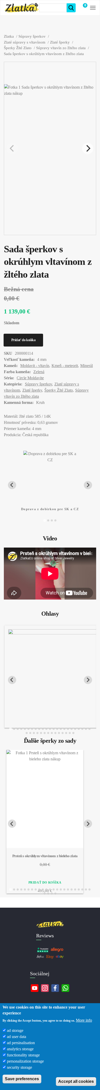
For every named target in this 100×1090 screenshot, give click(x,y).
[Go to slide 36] (70, 733)
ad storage (15, 1030)
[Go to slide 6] (28, 729)
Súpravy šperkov (38, 384)
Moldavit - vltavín (34, 365)
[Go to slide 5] (25, 729)
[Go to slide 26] (34, 733)
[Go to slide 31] (52, 733)
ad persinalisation (21, 1043)
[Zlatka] (21, 7)
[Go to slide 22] (86, 729)
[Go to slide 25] (30, 733)
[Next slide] (88, 485)
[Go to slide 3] (52, 520)
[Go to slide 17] (68, 729)
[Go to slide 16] (64, 729)
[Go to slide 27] (37, 733)
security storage (19, 1067)
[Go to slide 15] (61, 729)
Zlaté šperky (32, 390)
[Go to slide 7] (32, 729)
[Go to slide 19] (75, 729)
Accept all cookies (76, 1081)
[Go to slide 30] (48, 733)
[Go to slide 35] (66, 733)
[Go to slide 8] (36, 729)
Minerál (86, 365)
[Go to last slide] (12, 485)
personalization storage (25, 1061)
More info (84, 1020)
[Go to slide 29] (45, 733)
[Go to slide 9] (39, 729)
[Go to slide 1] (44, 520)
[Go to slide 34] (63, 733)
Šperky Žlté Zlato (58, 390)
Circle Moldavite (30, 378)
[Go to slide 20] (79, 729)
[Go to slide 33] (59, 733)
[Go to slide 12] (50, 729)
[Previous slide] (12, 680)
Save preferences (22, 1079)
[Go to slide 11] (46, 729)
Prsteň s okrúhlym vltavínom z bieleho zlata (45, 856)
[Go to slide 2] (48, 520)
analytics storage (20, 1049)
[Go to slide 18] (72, 729)
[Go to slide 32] (55, 733)
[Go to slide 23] (89, 729)
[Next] (87, 148)
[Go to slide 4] (55, 520)
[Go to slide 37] (73, 733)
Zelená (38, 372)
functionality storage (23, 1055)
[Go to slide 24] (27, 733)
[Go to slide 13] (54, 729)
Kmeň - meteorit (65, 365)
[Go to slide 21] (82, 729)
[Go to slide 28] (41, 733)
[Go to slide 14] (57, 729)
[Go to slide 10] (43, 729)
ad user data (16, 1036)
